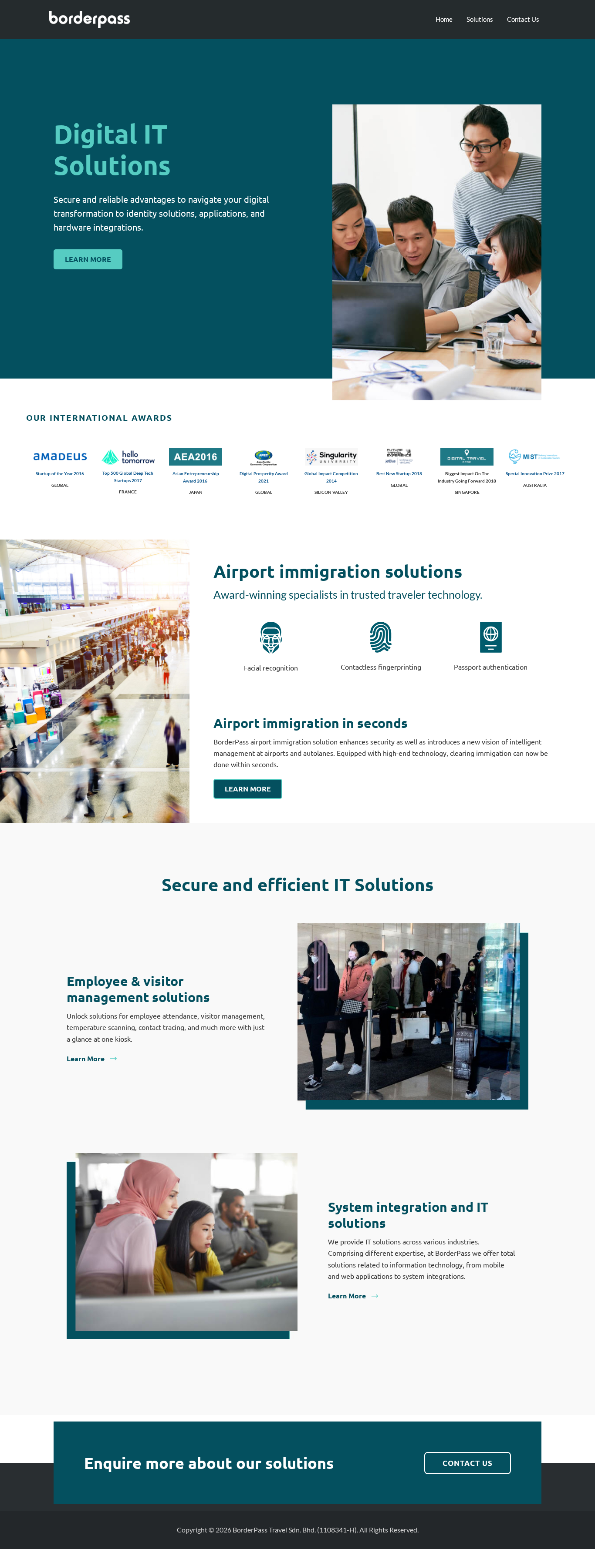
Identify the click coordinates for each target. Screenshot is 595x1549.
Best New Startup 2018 (399, 473)
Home (444, 19)
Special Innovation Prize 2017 (535, 473)
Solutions (480, 19)
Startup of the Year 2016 (60, 473)
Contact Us (523, 19)
